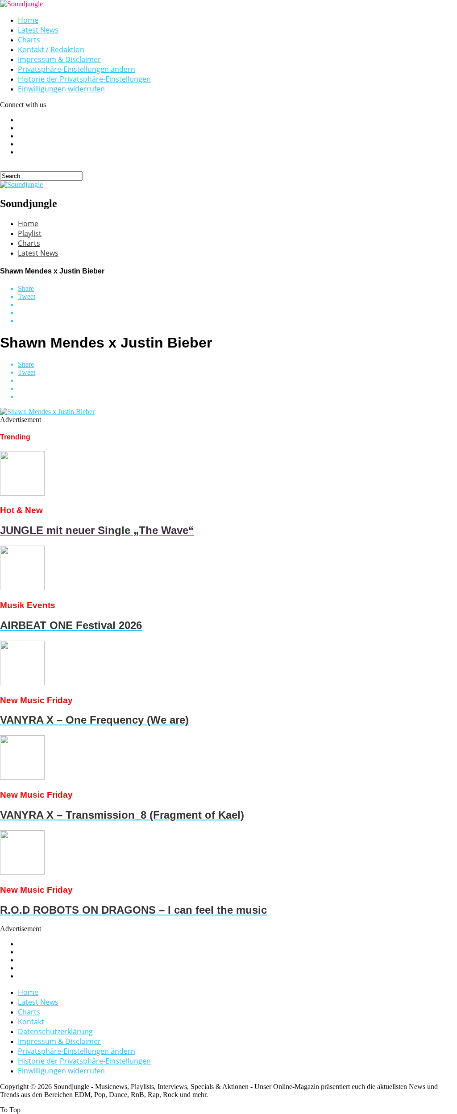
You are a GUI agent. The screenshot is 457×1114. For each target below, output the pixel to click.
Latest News (38, 30)
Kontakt (31, 1022)
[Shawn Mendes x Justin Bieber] (47, 411)
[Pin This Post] (237, 313)
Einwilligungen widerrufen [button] (61, 89)
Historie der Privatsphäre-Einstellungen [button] (84, 79)
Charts (29, 40)
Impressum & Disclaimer (59, 59)
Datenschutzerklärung (55, 1031)
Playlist (30, 233)
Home (28, 20)
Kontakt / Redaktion (51, 49)
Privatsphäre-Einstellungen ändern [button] (76, 69)
